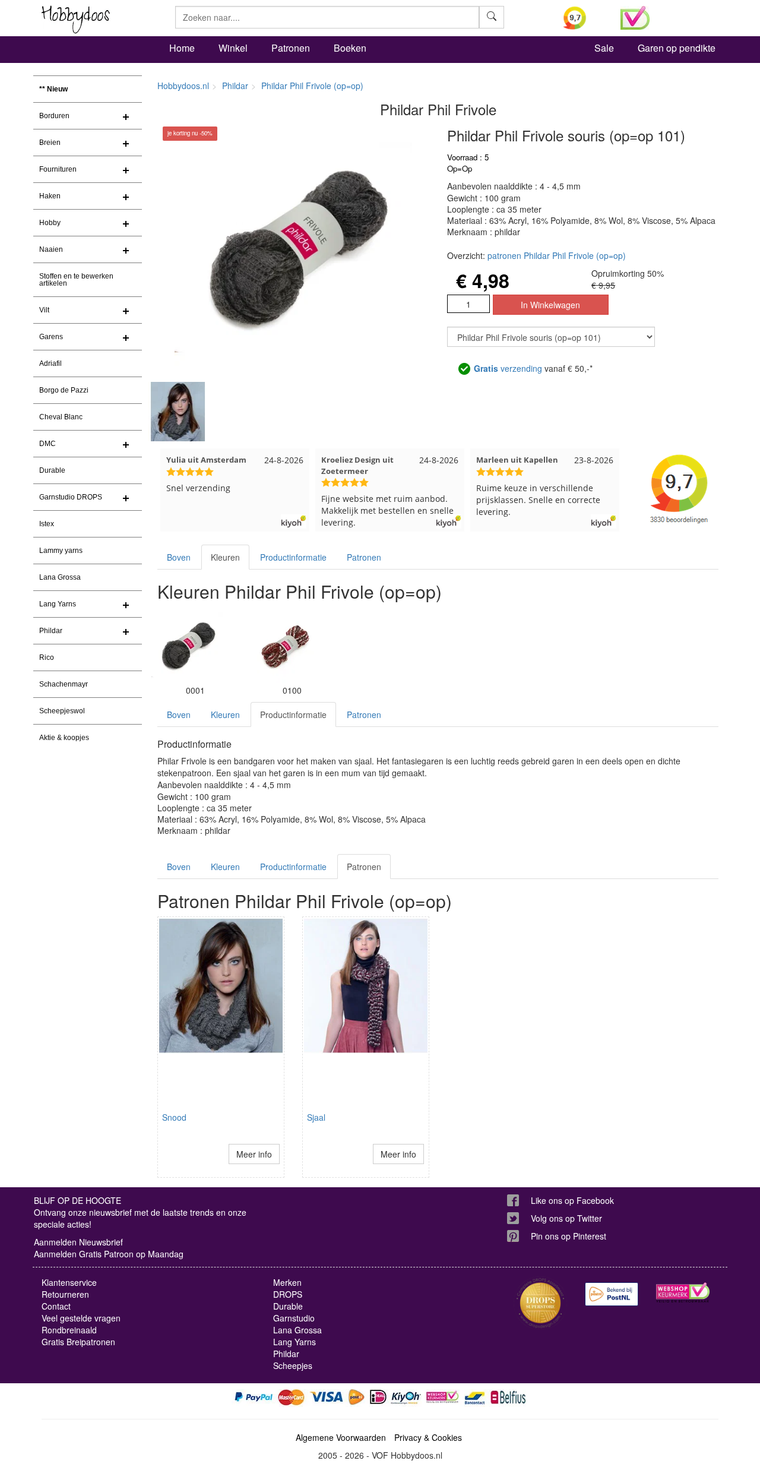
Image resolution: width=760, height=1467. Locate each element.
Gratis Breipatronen (78, 1342)
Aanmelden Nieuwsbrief (78, 1242)
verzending (508, 368)
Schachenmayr (63, 684)
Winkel (233, 48)
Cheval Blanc (61, 417)
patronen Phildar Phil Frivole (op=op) (556, 255)
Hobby (50, 223)
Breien (50, 142)
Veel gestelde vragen (81, 1318)
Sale (604, 48)
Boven (179, 557)
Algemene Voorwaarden (341, 1437)
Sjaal (316, 1117)
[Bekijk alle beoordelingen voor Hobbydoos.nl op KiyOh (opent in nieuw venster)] (583, 18)
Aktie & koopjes (64, 738)
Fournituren (58, 169)
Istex (46, 524)
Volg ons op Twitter (566, 1218)
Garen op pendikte (676, 48)
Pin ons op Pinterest (568, 1236)
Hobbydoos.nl (183, 85)
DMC (47, 444)
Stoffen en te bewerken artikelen (76, 279)
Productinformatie (293, 557)
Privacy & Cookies (428, 1437)
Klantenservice (69, 1282)
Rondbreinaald (69, 1330)
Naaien (51, 249)
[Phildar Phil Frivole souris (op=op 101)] (187, 645)
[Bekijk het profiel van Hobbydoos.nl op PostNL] (611, 1293)
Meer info (254, 1154)
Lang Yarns (57, 604)
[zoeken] (491, 17)
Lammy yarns (61, 550)
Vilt (44, 310)
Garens (51, 337)
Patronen (290, 48)
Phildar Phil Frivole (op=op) (312, 85)
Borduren (54, 116)
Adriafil (50, 363)
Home (182, 48)
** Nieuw (53, 89)
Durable (52, 470)
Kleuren (225, 557)
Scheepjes (292, 1365)
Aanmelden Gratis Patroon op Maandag (108, 1254)
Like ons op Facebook (572, 1200)
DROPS (287, 1294)
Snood (174, 1117)
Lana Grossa (60, 577)
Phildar (50, 631)
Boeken (350, 48)
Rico (46, 657)
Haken (50, 196)
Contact (56, 1306)
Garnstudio (294, 1318)
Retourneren (65, 1294)
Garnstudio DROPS (70, 497)
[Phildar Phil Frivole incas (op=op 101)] (283, 645)
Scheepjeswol (62, 711)
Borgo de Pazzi (63, 390)
